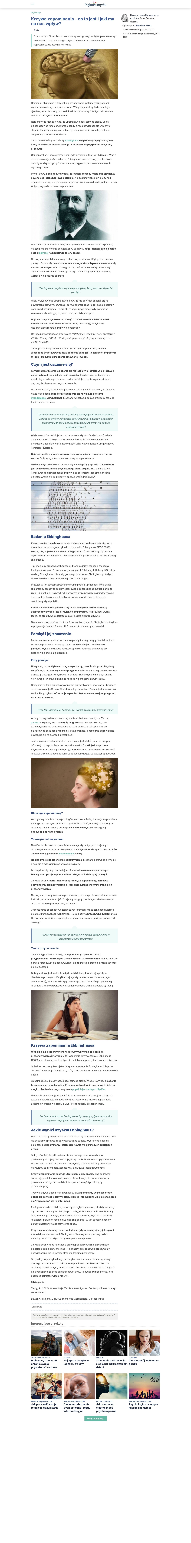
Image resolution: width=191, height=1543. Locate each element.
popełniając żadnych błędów (88, 1089)
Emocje (99, 1358)
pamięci (43, 252)
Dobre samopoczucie (41, 1358)
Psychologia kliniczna (74, 1402)
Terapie (67, 1358)
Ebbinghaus (72, 140)
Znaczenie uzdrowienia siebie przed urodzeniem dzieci (111, 1364)
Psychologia (36, 13)
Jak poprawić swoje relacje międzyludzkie (44, 1406)
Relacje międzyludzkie (41, 1402)
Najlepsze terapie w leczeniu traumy (76, 1362)
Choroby (133, 1358)
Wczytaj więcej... (95, 1418)
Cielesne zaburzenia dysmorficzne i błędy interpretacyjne (77, 1408)
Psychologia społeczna (140, 1402)
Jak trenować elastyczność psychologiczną (106, 1408)
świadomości (38, 398)
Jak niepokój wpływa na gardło (144, 1362)
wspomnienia (66, 853)
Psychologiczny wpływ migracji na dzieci (143, 1406)
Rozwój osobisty (104, 1402)
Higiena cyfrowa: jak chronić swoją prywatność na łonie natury (44, 1364)
